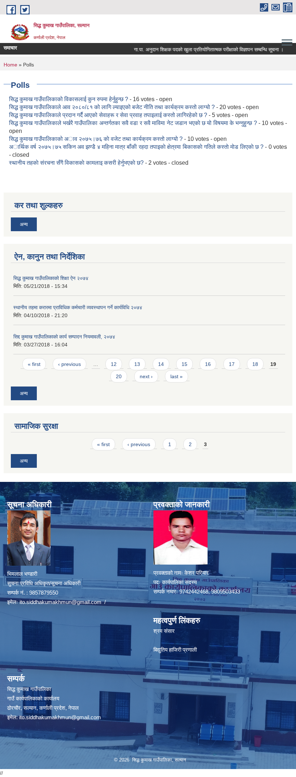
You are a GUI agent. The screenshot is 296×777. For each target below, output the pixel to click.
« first (34, 364)
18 (255, 364)
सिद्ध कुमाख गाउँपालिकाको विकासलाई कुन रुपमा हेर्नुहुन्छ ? (68, 99)
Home (10, 65)
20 (119, 376)
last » (176, 376)
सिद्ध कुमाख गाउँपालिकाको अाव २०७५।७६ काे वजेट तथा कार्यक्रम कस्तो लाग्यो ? (96, 139)
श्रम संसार (164, 631)
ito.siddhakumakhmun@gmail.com (60, 602)
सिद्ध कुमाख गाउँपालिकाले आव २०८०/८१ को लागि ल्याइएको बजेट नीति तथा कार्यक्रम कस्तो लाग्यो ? (112, 107)
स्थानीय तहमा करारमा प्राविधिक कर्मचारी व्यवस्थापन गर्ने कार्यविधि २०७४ (77, 307)
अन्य (24, 224)
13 (137, 364)
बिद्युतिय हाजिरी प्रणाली (175, 650)
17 (232, 364)
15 (184, 364)
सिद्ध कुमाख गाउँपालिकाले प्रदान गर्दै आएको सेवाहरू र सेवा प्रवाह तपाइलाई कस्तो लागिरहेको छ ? (108, 115)
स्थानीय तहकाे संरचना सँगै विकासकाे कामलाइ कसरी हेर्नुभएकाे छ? (76, 163)
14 (161, 364)
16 (208, 364)
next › (146, 376)
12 (114, 364)
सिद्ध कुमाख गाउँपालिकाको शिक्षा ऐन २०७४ (50, 278)
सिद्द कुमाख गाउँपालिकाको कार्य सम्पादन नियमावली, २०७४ (64, 337)
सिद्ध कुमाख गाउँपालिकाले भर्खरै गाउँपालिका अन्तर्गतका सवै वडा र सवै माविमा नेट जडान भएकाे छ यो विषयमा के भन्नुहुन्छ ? (133, 123)
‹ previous (69, 364)
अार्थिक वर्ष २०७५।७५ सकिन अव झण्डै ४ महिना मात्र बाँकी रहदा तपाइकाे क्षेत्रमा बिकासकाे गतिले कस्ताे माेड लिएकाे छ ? (136, 147)
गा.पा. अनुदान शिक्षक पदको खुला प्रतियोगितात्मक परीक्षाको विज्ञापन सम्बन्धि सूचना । (196, 49)
